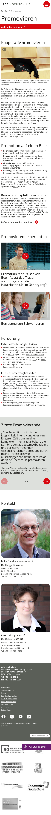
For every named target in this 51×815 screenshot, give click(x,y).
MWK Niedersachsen (35, 354)
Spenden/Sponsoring (9, 696)
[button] (25, 256)
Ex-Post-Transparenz (9, 699)
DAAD (43, 359)
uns (14, 186)
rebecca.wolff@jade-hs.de (18, 648)
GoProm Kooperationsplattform (17, 222)
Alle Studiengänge (38, 746)
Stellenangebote (7, 690)
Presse (3, 693)
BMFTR (11, 354)
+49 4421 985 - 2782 (13, 651)
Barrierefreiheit (7, 704)
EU (8, 352)
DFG (44, 350)
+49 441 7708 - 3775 (13, 576)
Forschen (4, 11)
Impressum (5, 707)
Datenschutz (5, 710)
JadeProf (17, 376)
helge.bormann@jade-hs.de (19, 574)
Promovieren (16, 11)
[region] (25, 453)
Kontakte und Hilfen (8, 701)
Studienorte (5, 687)
